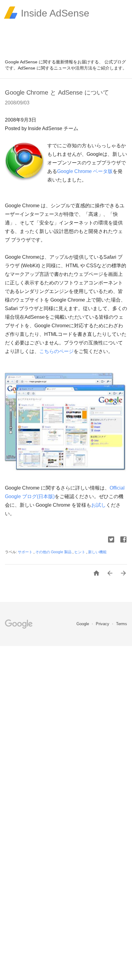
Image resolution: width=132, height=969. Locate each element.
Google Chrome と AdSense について (57, 92)
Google (83, 624)
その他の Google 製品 (53, 552)
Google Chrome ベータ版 (85, 171)
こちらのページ (56, 351)
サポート (25, 552)
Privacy (103, 624)
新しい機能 (97, 552)
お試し (98, 505)
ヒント (80, 552)
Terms (121, 624)
